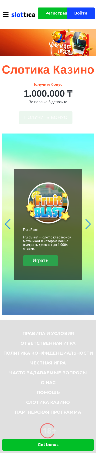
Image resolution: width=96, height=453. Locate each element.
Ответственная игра (48, 343)
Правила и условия (48, 333)
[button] (8, 224)
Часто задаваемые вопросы (48, 372)
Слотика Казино (48, 402)
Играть (41, 262)
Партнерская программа (48, 412)
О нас (48, 382)
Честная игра (48, 363)
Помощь (48, 392)
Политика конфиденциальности (48, 353)
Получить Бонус (45, 117)
